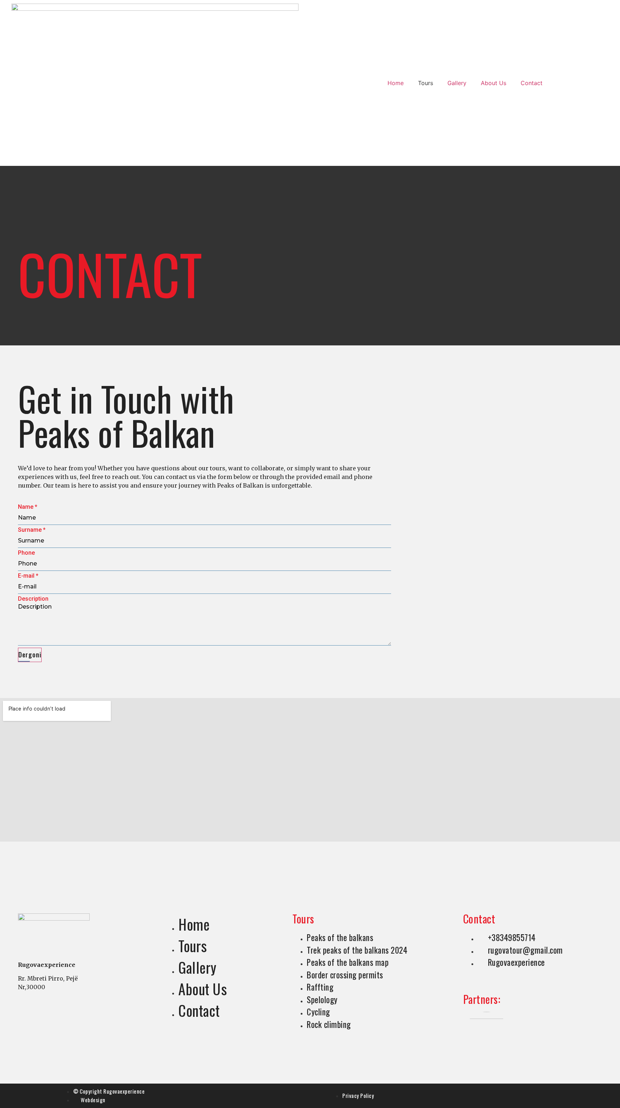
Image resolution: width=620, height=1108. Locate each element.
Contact (531, 83)
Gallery (456, 83)
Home (396, 83)
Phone (26, 553)
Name (27, 507)
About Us (493, 83)
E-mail (28, 576)
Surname (32, 530)
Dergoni (29, 654)
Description (33, 599)
